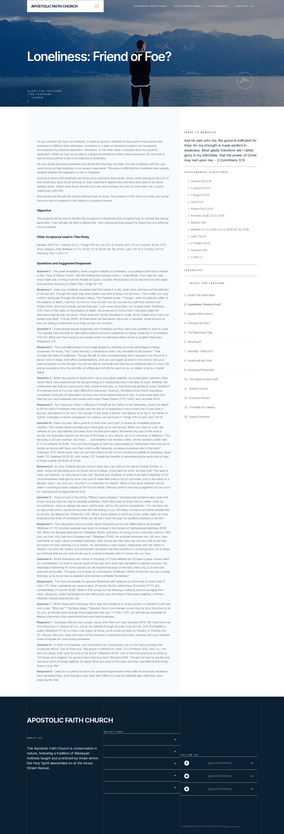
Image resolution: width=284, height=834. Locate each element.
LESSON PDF (193, 270)
